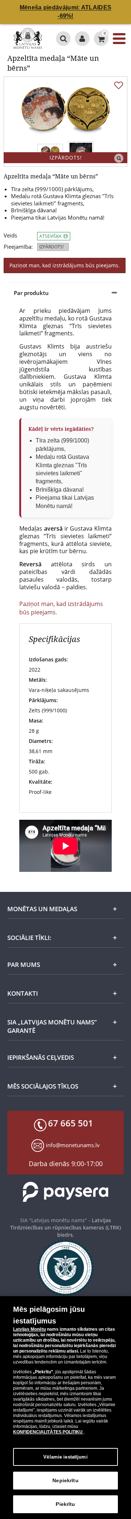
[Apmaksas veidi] (65, 1192)
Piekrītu (65, 1504)
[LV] (28, 39)
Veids (10, 235)
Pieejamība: (18, 246)
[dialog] (65, 1407)
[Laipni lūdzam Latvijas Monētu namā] (82, 38)
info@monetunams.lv (73, 1145)
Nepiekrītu (65, 1480)
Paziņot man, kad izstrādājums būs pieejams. (64, 265)
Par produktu (31, 292)
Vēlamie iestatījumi (65, 1457)
